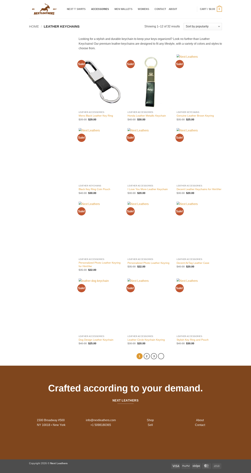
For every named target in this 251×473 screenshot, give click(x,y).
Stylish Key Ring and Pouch (193, 339)
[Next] (161, 356)
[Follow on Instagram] (123, 440)
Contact (160, 9)
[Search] (181, 9)
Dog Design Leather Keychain (96, 339)
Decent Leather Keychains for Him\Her (199, 189)
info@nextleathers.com (101, 420)
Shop (150, 420)
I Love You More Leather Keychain (148, 189)
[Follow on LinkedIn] (134, 440)
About (173, 9)
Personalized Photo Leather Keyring (148, 262)
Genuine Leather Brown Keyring (195, 115)
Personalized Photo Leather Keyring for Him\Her (100, 264)
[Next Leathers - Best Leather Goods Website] (45, 9)
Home (34, 26)
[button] (211, 9)
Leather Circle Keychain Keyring (146, 339)
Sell (150, 424)
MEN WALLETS (123, 9)
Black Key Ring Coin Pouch (94, 189)
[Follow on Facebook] (117, 440)
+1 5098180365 (100, 424)
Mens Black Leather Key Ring (96, 115)
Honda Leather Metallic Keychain (147, 115)
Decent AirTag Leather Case (193, 262)
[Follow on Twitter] (128, 440)
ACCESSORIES (100, 9)
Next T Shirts (76, 9)
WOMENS (143, 9)
